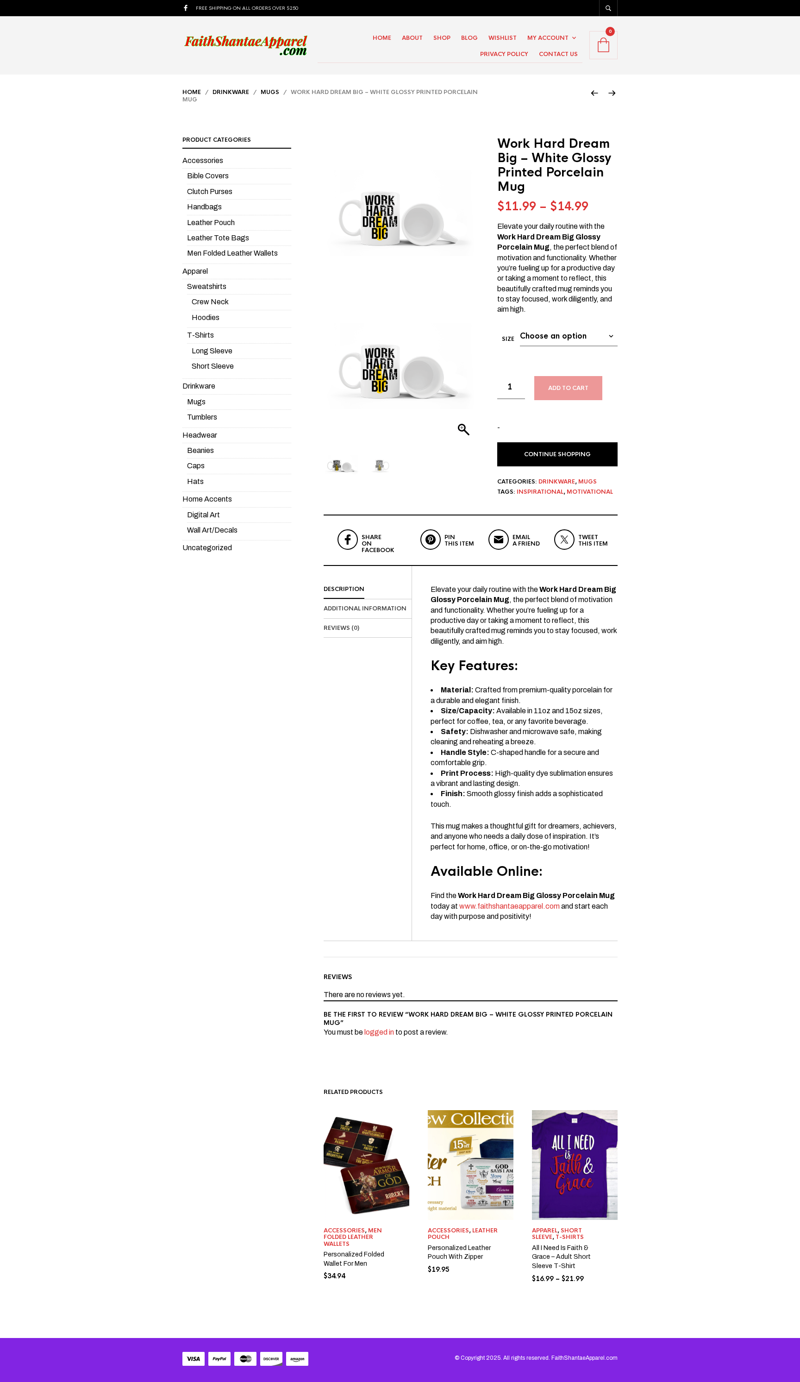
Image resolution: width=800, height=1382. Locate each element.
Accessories (344, 1230)
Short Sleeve (213, 366)
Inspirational (540, 492)
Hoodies (205, 317)
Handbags (204, 207)
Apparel (544, 1230)
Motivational (590, 492)
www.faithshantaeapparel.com (509, 906)
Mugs (270, 92)
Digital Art (203, 515)
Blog (469, 38)
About (412, 38)
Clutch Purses (209, 191)
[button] (465, 370)
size (508, 339)
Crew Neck (210, 302)
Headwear (199, 435)
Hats (195, 481)
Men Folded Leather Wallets (353, 1237)
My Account (548, 38)
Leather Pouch (211, 222)
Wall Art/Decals (212, 530)
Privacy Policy (504, 54)
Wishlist (502, 38)
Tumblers (202, 417)
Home (382, 38)
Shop (441, 38)
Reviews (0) (341, 628)
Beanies (200, 450)
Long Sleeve (212, 351)
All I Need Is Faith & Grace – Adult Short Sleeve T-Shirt (561, 1256)
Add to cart (568, 388)
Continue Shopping (557, 454)
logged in (379, 1032)
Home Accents (207, 499)
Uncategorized (207, 548)
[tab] (368, 589)
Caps (196, 466)
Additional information (365, 608)
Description (344, 589)
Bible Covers (208, 176)
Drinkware (230, 92)
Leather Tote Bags (218, 238)
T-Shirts (570, 1237)
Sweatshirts (206, 286)
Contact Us (558, 54)
